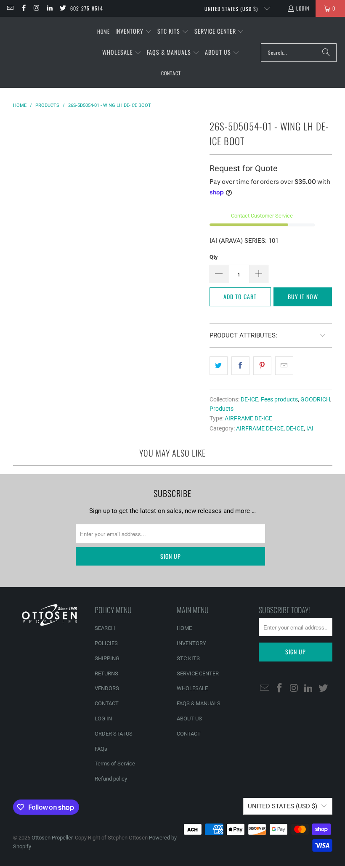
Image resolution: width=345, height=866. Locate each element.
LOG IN (103, 718)
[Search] (326, 52)
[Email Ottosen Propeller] (9, 8)
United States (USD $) (232, 8)
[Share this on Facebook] (240, 365)
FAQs (101, 749)
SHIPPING (107, 658)
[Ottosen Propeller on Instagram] (36, 8)
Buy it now (303, 296)
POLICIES (106, 643)
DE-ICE (249, 399)
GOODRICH (315, 399)
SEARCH (105, 628)
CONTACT (107, 703)
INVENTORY (191, 643)
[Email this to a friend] (284, 365)
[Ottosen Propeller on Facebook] (23, 8)
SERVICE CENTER (198, 673)
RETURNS (106, 673)
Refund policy (111, 779)
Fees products (279, 399)
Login (302, 8)
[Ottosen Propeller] (47, 52)
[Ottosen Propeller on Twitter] (62, 8)
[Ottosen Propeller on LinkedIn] (49, 8)
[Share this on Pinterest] (262, 365)
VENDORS (107, 688)
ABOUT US (189, 718)
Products (222, 408)
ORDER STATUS (114, 734)
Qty (214, 257)
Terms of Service (115, 763)
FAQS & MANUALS (198, 703)
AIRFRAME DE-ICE (248, 418)
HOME (184, 628)
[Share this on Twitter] (219, 365)
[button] (133, 31)
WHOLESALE (192, 688)
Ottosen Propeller (52, 837)
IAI (309, 428)
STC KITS (188, 658)
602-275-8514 (86, 8)
